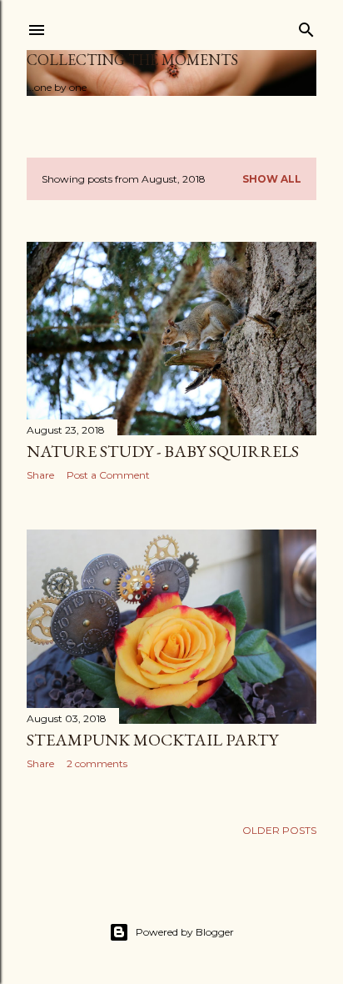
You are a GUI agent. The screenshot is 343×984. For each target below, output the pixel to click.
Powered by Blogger (185, 932)
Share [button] (40, 475)
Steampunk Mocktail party (152, 740)
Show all (271, 179)
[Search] (306, 26)
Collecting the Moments (132, 59)
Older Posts (279, 830)
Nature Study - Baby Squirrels (163, 451)
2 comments (97, 763)
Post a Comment (108, 475)
